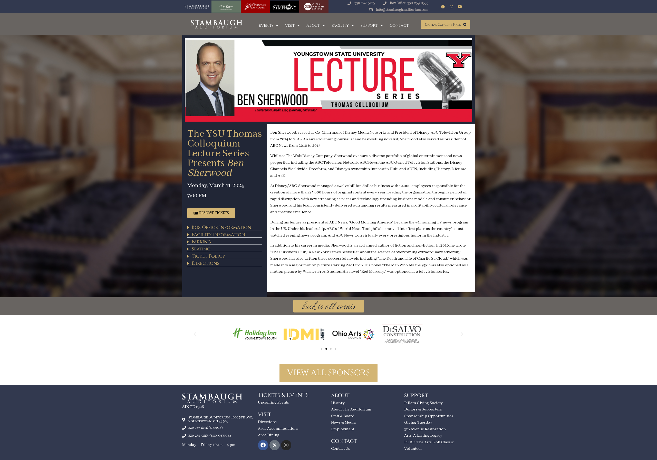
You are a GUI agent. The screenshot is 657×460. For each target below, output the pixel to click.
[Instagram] (451, 6)
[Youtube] (459, 6)
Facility (340, 25)
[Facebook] (443, 6)
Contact (399, 25)
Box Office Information (221, 227)
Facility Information (218, 234)
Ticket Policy (208, 256)
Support (369, 25)
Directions (205, 263)
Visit (290, 25)
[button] (224, 226)
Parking (201, 242)
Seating (201, 249)
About (313, 25)
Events (266, 25)
